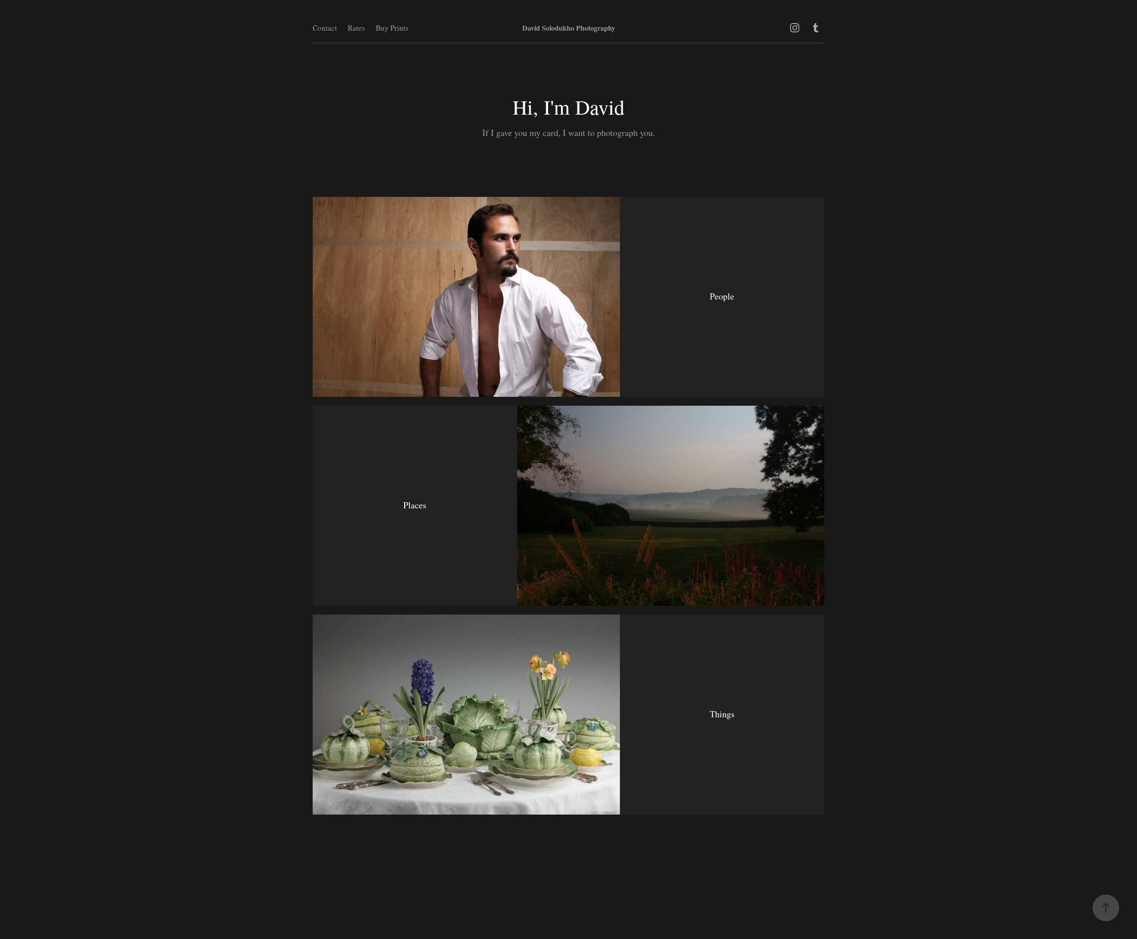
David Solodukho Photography (568, 28)
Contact (325, 28)
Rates (356, 28)
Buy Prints (392, 28)
